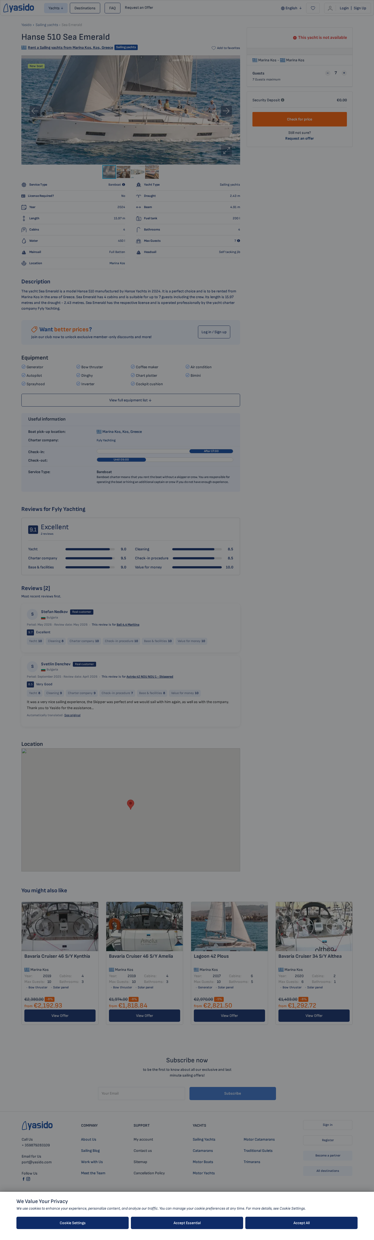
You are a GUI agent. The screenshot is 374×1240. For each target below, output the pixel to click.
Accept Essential (187, 1223)
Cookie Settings (73, 1223)
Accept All (302, 1223)
